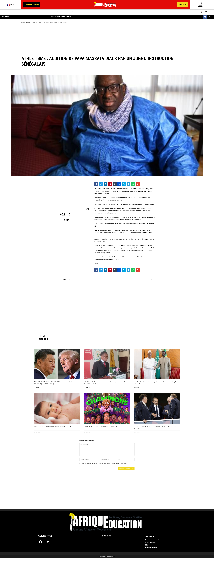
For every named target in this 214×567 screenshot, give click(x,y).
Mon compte (200, 6)
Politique (3, 12)
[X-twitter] (210, 17)
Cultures (24, 12)
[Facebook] (205, 17)
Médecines (59, 12)
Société (71, 12)
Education (31, 12)
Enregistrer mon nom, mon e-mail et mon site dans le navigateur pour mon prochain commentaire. (104, 463)
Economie (9, 12)
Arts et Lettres (16, 12)
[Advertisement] (107, 37)
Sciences (65, 12)
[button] (31, 4)
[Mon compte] (200, 3)
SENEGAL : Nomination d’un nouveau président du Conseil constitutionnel (68, 16)
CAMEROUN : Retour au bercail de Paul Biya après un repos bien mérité (102, 426)
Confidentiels (38, 12)
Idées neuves (51, 12)
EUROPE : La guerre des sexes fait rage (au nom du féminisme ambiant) (53, 426)
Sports (76, 12)
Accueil (23, 22)
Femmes (45, 12)
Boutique (80, 12)
